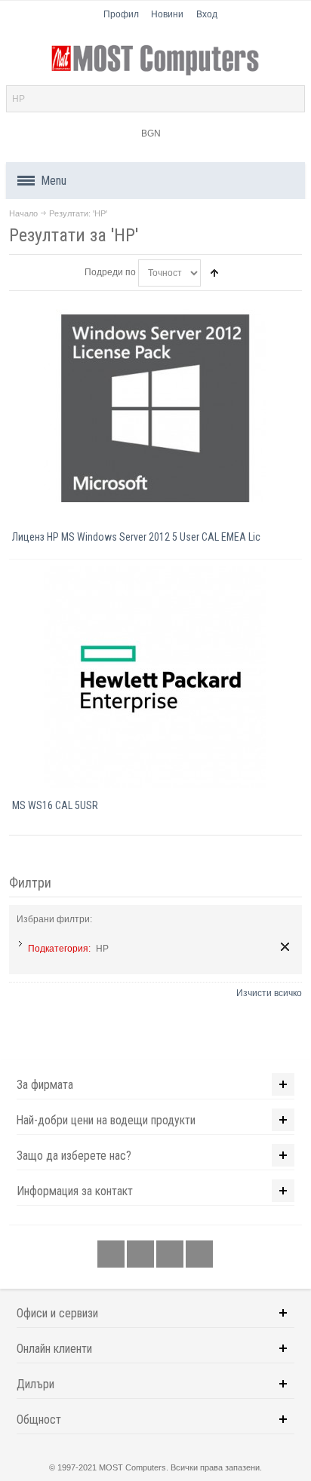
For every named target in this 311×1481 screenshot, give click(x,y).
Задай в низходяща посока (214, 273)
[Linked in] (171, 1254)
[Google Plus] (141, 1254)
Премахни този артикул (285, 946)
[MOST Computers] (155, 60)
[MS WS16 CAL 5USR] (155, 677)
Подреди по (110, 272)
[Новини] (199, 1254)
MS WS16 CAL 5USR (55, 805)
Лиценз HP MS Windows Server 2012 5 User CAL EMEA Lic (136, 537)
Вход (206, 14)
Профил (121, 14)
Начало (23, 213)
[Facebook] (112, 1254)
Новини (167, 14)
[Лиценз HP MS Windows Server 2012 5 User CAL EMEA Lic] (155, 408)
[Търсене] (291, 98)
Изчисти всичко (269, 993)
